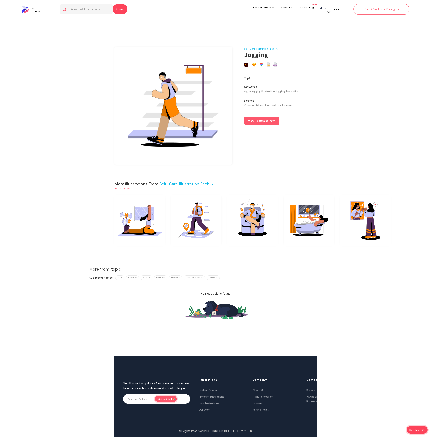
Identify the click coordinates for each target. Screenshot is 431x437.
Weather (213, 277)
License (257, 403)
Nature (146, 277)
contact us (417, 430)
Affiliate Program (263, 396)
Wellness (160, 277)
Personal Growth (194, 277)
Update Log (306, 7)
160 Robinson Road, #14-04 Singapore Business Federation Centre (330, 399)
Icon (120, 277)
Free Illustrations (209, 403)
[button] (324, 8)
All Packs (286, 7)
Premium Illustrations (211, 396)
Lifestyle (175, 277)
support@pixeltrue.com (321, 390)
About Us (258, 390)
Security (132, 277)
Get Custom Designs (381, 9)
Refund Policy (261, 409)
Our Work (204, 409)
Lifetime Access (263, 7)
